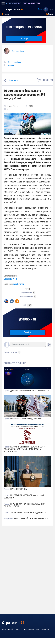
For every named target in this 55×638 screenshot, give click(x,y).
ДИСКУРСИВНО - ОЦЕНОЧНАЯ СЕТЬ (23, 3)
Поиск (50, 14)
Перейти (27, 332)
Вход (40, 9)
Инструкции (45, 629)
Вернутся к (13, 80)
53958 (51, 9)
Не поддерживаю (26, 296)
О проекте (18, 629)
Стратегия (14, 9)
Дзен (37, 629)
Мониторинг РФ (7, 629)
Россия (6, 14)
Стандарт (24, 38)
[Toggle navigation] (3, 3)
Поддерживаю (26, 293)
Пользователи (29, 629)
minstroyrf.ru (18, 284)
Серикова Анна (18, 51)
